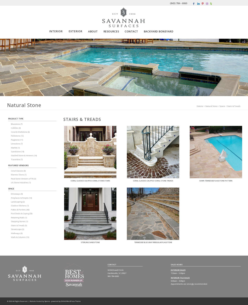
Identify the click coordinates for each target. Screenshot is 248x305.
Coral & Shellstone (19, 132)
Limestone (15, 143)
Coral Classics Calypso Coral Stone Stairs (90, 181)
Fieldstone (15, 136)
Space (222, 106)
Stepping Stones (18, 221)
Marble (14, 147)
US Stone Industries (19, 182)
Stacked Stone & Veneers (22, 155)
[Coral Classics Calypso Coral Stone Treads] (153, 152)
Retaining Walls (17, 217)
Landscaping (16, 201)
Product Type (15, 118)
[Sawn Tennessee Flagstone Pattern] (216, 152)
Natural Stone (212, 106)
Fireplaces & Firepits (19, 198)
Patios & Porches (18, 209)
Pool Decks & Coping (20, 213)
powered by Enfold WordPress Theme (66, 301)
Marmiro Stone (17, 174)
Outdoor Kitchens (18, 205)
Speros (47, 301)
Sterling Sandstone (90, 242)
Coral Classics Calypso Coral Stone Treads (153, 181)
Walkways (15, 233)
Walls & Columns (18, 237)
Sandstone (16, 151)
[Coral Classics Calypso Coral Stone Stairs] (90, 152)
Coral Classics (17, 170)
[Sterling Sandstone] (90, 214)
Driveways (15, 194)
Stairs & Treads (17, 225)
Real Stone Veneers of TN (22, 178)
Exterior (200, 106)
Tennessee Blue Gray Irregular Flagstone (153, 242)
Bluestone (15, 124)
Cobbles (14, 128)
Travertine (15, 159)
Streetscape (16, 229)
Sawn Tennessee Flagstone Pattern (215, 181)
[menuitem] (56, 30)
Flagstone (15, 140)
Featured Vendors (18, 165)
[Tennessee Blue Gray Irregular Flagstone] (153, 214)
